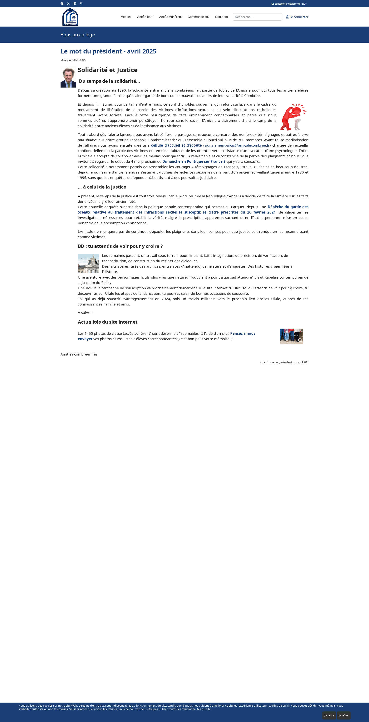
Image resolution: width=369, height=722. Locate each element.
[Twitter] (68, 3)
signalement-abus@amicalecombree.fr (237, 145)
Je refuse (343, 715)
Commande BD (198, 17)
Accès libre (145, 17)
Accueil (126, 17)
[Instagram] (81, 3)
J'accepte (329, 715)
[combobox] (257, 17)
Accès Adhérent (170, 17)
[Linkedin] (75, 3)
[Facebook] (62, 3)
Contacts (221, 17)
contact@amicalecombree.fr (291, 3)
